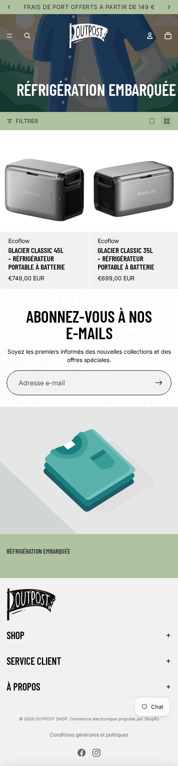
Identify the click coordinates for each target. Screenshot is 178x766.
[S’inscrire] (159, 383)
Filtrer (27, 120)
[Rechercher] (27, 36)
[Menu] (9, 35)
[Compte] (150, 36)
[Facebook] (82, 753)
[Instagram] (96, 753)
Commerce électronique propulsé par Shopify (114, 718)
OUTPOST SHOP (51, 718)
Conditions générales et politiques (89, 735)
